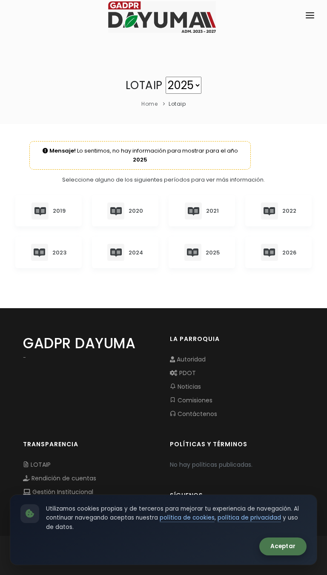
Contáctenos (196, 414)
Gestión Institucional (62, 492)
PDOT (187, 373)
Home (149, 103)
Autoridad (190, 359)
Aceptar (282, 546)
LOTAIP (40, 464)
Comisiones (194, 400)
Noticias (188, 386)
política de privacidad (249, 518)
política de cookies (187, 518)
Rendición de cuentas (63, 478)
